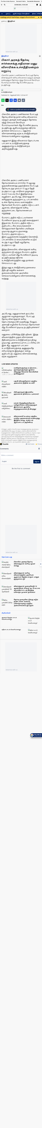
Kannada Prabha (21, 1)
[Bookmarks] (37, 4)
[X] (7, 100)
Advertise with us (12, 52)
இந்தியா (5, 56)
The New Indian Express (8, 1)
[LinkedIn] (15, 100)
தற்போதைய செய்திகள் (21, 14)
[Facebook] (11, 100)
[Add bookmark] (40, 56)
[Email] (19, 100)
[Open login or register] (40, 4)
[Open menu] (1, 4)
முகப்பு (8, 14)
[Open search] (4, 4)
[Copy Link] (23, 100)
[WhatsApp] (3, 100)
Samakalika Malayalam (33, 1)
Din (2, 105)
